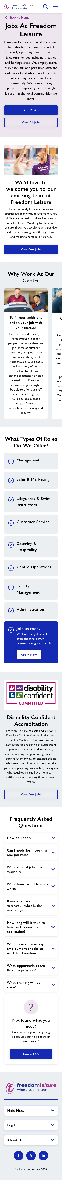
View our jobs (31, 249)
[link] (55, 6)
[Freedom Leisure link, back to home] (18, 6)
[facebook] (18, 1155)
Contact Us (31, 1054)
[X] (31, 1155)
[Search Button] (45, 6)
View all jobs (31, 122)
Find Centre (31, 110)
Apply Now (29, 654)
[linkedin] (43, 1155)
